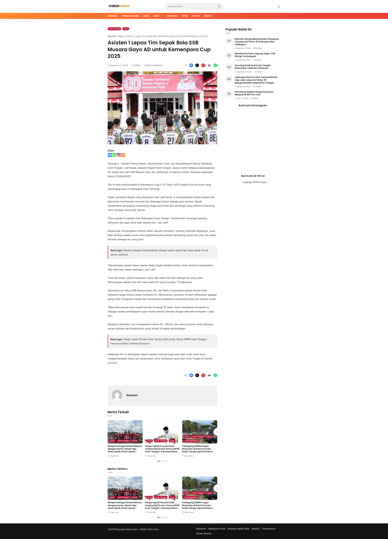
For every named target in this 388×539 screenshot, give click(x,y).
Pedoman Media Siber (238, 528)
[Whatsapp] (114, 155)
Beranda (113, 15)
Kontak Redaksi (203, 533)
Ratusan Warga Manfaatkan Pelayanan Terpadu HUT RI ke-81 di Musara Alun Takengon (257, 41)
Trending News (130, 15)
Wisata (208, 15)
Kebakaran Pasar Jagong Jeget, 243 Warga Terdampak (255, 55)
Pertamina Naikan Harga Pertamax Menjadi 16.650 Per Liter (254, 93)
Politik (196, 15)
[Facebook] (110, 155)
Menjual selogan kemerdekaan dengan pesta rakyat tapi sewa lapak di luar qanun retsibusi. (125, 450)
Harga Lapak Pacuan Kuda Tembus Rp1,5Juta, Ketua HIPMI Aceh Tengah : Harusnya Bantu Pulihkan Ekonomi (162, 450)
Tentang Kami (269, 528)
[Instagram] (118, 155)
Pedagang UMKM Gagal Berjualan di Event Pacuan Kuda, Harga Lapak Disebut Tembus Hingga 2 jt (197, 450)
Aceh (146, 15)
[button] (279, 6)
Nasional (172, 15)
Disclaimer (201, 528)
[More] (123, 155)
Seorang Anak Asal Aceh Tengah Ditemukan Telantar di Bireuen (253, 67)
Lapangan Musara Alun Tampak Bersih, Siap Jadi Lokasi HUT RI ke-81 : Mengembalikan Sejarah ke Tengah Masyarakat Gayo (256, 81)
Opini (185, 15)
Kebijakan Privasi (217, 528)
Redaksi (131, 395)
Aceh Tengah (114, 29)
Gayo (156, 15)
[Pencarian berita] (219, 6)
